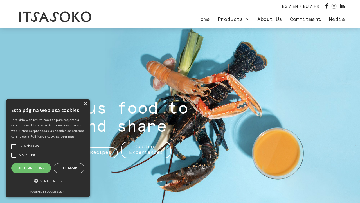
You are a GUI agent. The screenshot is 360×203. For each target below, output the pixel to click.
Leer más (67, 136)
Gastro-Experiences (146, 150)
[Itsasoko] (54, 17)
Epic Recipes (93, 152)
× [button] (85, 104)
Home (203, 19)
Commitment (305, 19)
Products (232, 19)
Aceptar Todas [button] (31, 168)
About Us (269, 19)
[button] (47, 181)
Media (337, 19)
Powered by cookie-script (48, 191)
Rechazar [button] (69, 168)
